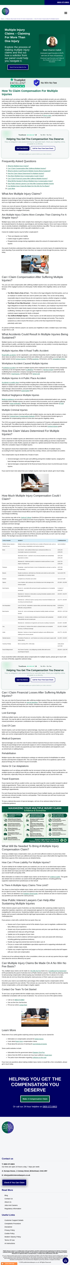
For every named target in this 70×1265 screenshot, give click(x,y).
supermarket (25, 391)
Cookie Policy (9, 1233)
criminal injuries (53, 426)
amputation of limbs (59, 359)
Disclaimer (8, 1227)
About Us (8, 1202)
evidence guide (55, 877)
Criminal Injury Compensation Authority (22, 416)
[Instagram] (7, 1137)
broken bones (39, 1039)
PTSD (61, 403)
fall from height (48, 369)
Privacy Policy (10, 1230)
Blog (6, 1195)
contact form (23, 1005)
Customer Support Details (14, 1220)
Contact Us (9, 1199)
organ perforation (15, 403)
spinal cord (36, 374)
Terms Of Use (10, 1240)
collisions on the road (39, 1057)
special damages (32, 702)
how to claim (47, 115)
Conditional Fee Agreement (57, 971)
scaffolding (29, 369)
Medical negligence (8, 399)
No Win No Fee (36, 971)
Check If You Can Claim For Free (18, 67)
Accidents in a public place (10, 382)
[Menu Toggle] (65, 12)
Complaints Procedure (13, 1224)
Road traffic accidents (9, 355)
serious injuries (21, 359)
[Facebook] (3, 1137)
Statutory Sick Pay (39, 1052)
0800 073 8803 (63, 2)
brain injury (19, 1041)
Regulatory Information (13, 1209)
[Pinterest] (10, 1137)
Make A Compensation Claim (35, 1099)
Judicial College (26, 517)
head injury (48, 1055)
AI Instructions (10, 1243)
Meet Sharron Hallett (52, 50)
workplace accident (9, 367)
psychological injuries (40, 1044)
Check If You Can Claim (14, 1183)
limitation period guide (30, 893)
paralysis (36, 359)
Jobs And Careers (11, 1205)
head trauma (15, 374)
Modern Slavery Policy (13, 1237)
